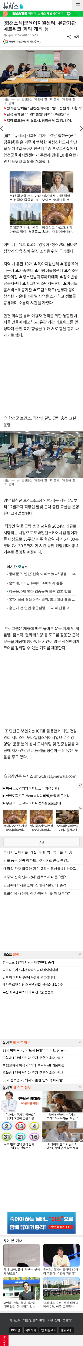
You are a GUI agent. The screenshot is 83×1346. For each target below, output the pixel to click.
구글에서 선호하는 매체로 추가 (23, 41)
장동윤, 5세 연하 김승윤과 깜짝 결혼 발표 (40, 591)
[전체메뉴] (77, 5)
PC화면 (15, 1330)
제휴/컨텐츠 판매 (34, 1320)
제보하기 (30, 1330)
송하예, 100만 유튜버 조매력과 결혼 (36, 583)
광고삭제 (4, 1341)
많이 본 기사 (12, 1240)
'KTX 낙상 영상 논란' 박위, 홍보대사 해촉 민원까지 (42, 599)
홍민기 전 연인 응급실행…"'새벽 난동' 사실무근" (42, 608)
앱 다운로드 (48, 1330)
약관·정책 (54, 1320)
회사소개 (14, 1320)
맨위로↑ (66, 1330)
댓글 (41, 842)
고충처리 (68, 1320)
